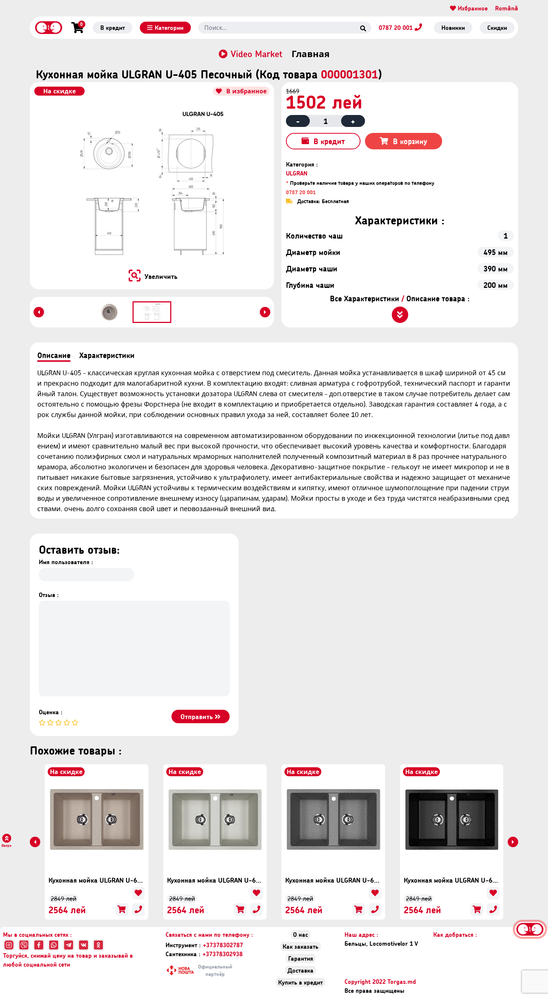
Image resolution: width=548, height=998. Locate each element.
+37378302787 (204, 944)
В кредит (112, 27)
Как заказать (300, 946)
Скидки (497, 27)
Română (506, 8)
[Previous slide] (39, 312)
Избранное (472, 8)
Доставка (300, 970)
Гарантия (300, 958)
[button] (109, 312)
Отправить (197, 716)
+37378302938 (204, 953)
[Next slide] (513, 842)
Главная (311, 53)
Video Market (257, 53)
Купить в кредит (300, 982)
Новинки (453, 27)
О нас (300, 934)
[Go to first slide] (265, 312)
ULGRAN (297, 173)
